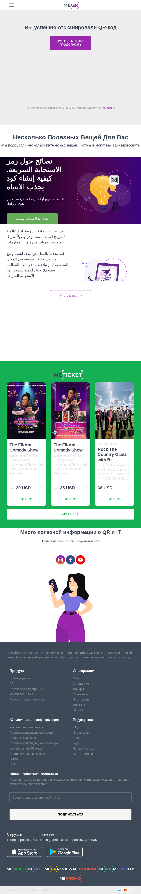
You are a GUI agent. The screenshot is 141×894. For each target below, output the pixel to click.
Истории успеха (83, 748)
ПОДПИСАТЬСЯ (71, 814)
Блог (76, 737)
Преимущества (20, 678)
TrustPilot (79, 704)
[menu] (12, 5)
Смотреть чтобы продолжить (70, 42)
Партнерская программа (26, 689)
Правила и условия (23, 737)
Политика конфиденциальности (31, 732)
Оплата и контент (84, 683)
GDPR (14, 759)
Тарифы (78, 689)
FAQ (76, 727)
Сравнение (80, 694)
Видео (77, 743)
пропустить (109, 108)
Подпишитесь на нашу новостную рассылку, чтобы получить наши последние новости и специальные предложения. (69, 782)
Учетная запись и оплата (26, 727)
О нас (76, 678)
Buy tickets (71, 514)
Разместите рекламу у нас (27, 699)
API (12, 683)
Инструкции (81, 732)
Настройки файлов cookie (27, 753)
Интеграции (81, 699)
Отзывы (78, 710)
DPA (13, 764)
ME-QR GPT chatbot (23, 694)
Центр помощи (83, 753)
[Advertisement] (70, 77)
